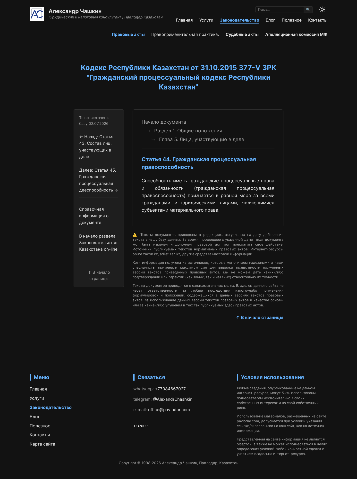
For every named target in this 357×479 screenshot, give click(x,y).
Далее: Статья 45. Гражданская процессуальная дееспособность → (98, 180)
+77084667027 (170, 388)
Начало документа (164, 122)
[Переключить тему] (322, 9)
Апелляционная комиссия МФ (296, 34)
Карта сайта (42, 444)
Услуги (206, 20)
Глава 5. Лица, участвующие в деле (201, 139)
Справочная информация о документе (94, 216)
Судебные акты (242, 34)
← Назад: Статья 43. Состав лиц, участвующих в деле (96, 146)
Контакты (317, 20)
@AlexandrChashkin (172, 399)
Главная (184, 20)
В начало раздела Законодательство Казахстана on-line (98, 242)
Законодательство (239, 20)
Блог (270, 20)
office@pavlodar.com (169, 409)
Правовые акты (128, 34)
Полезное (292, 20)
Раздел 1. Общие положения (188, 131)
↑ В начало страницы (259, 317)
